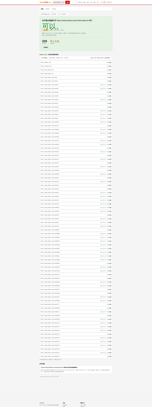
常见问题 (54, 9)
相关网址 (47, 9)
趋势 (88, 2)
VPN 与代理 (83, 405)
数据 (94, 2)
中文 (104, 2)
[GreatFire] (45, 2)
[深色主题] (111, 2)
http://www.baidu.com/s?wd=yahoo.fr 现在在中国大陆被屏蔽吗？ (60, 367)
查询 (67, 2)
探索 (84, 2)
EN (101, 2)
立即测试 (45, 47)
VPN (98, 2)
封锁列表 (80, 2)
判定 (42, 9)
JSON (58, 376)
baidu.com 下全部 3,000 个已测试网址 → (100, 58)
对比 (91, 2)
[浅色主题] (109, 2)
